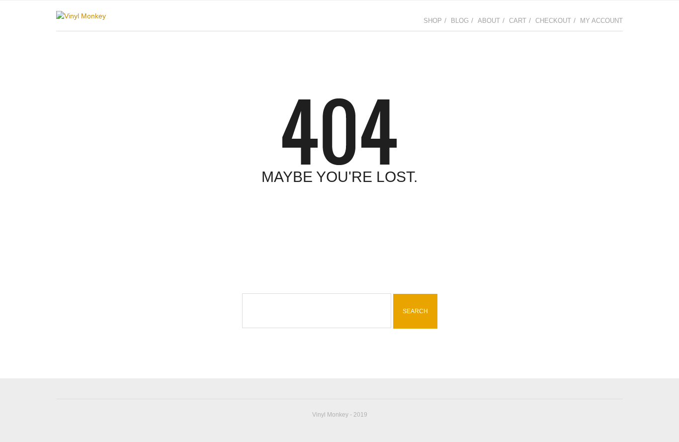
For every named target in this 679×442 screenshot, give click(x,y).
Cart (517, 20)
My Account (601, 20)
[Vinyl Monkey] (81, 15)
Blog (460, 20)
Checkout (553, 20)
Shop (433, 20)
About (489, 20)
